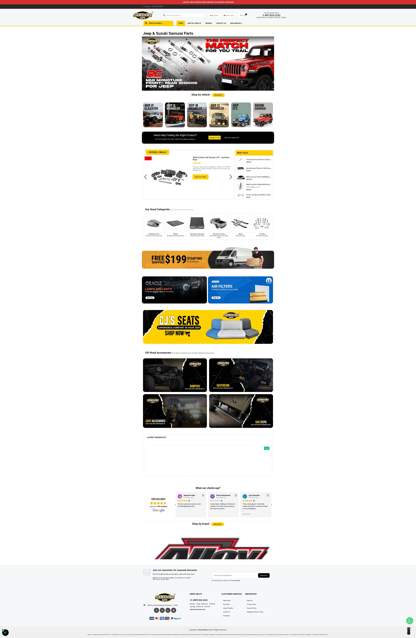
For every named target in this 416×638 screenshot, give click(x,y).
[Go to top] (409, 631)
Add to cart (200, 177)
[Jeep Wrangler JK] (197, 116)
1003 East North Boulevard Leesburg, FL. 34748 (162, 605)
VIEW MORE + (218, 95)
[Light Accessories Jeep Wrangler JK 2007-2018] (175, 411)
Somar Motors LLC (205, 630)
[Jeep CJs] (241, 116)
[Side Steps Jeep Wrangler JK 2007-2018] (241, 411)
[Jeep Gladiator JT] (153, 116)
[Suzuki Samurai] (263, 116)
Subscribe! (263, 575)
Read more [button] (214, 514)
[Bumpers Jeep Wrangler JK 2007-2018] (175, 375)
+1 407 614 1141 (157, 6)
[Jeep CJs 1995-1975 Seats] (208, 328)
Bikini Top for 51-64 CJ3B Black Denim (259, 177)
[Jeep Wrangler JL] (175, 116)
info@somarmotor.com (197, 609)
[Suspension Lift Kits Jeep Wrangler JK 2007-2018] (241, 375)
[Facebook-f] (156, 610)
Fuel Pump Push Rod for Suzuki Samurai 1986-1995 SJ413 (259, 159)
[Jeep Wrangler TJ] (219, 116)
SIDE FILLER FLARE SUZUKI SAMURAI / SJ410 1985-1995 (259, 184)
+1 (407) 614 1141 (199, 600)
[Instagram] (162, 610)
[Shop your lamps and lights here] (174, 291)
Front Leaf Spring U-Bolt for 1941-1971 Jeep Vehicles (259, 195)
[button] (208, 63)
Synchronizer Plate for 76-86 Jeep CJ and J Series (259, 168)
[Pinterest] (173, 610)
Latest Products (156, 437)
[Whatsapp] (168, 610)
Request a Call (215, 137)
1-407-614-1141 (271, 15)
